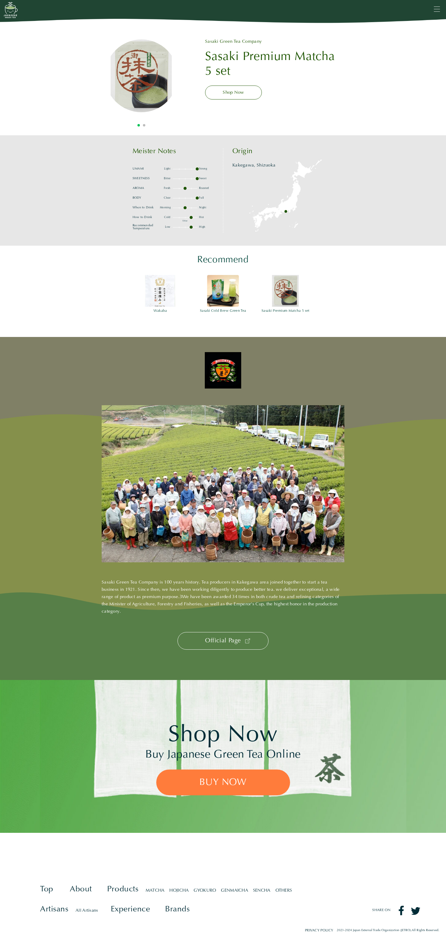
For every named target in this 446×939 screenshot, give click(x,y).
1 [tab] (138, 125)
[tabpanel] (141, 75)
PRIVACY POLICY (319, 930)
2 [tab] (144, 125)
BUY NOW (222, 782)
